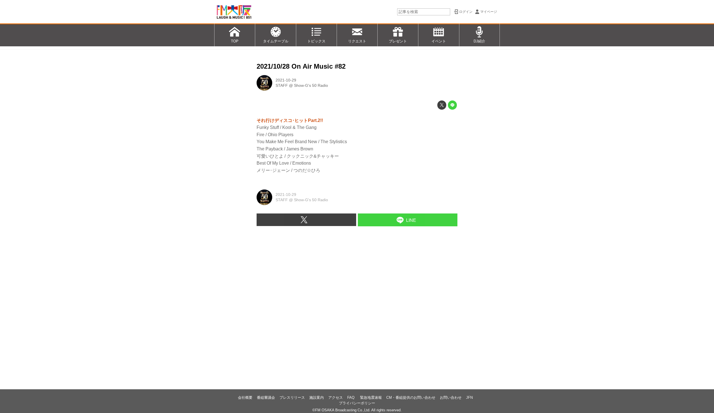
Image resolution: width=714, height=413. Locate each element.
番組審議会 (266, 397)
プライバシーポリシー (357, 403)
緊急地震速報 (371, 397)
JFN (469, 397)
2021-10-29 (286, 80)
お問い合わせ (451, 397)
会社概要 (245, 397)
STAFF (282, 85)
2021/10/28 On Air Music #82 (301, 66)
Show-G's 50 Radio (311, 85)
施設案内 (316, 397)
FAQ (351, 397)
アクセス (335, 397)
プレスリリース (292, 397)
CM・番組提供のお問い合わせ (410, 397)
